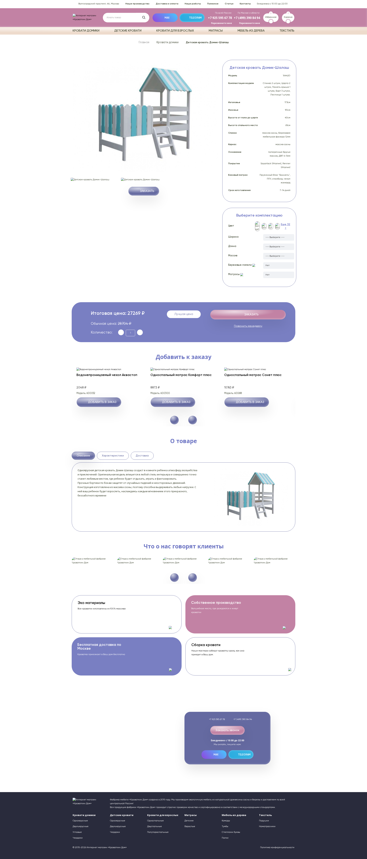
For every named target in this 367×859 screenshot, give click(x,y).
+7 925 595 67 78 (220, 18)
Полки (225, 838)
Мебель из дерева (251, 30)
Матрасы (216, 30)
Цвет (231, 226)
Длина (232, 246)
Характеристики (113, 455)
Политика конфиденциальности (277, 847)
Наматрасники (267, 826)
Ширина (233, 237)
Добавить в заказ (102, 402)
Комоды (226, 821)
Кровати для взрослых (175, 30)
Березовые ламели (240, 265)
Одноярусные (80, 821)
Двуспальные (154, 826)
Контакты (245, 4)
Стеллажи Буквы (231, 832)
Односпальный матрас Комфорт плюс (181, 375)
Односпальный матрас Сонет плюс (253, 375)
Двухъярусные (81, 826)
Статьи (229, 4)
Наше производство (137, 4)
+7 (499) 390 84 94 (247, 18)
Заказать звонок (227, 730)
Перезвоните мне (221, 23)
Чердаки (78, 838)
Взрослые (189, 826)
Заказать (147, 191)
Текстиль (286, 30)
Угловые (77, 832)
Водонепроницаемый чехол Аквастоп (106, 375)
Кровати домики (86, 30)
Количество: (101, 332)
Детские (189, 821)
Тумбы (225, 826)
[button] (192, 420)
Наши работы (193, 4)
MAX (167, 18)
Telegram (195, 18)
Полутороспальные (158, 832)
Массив (232, 255)
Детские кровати (127, 30)
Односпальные (155, 821)
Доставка (142, 455)
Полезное (212, 4)
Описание (83, 455)
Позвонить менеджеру (248, 326)
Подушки (264, 821)
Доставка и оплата (167, 4)
